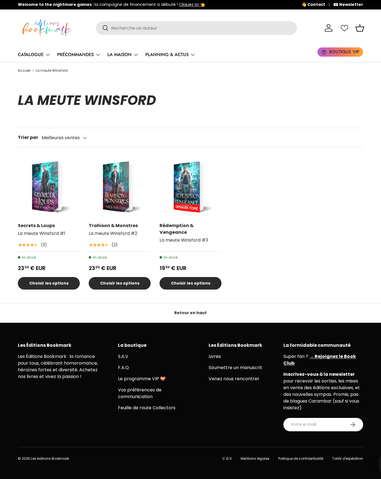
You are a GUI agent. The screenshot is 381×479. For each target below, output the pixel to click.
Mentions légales (255, 458)
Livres (215, 356)
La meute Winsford (51, 70)
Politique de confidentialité (300, 458)
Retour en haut (190, 313)
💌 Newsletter (348, 4)
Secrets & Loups (36, 225)
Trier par (28, 137)
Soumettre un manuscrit (235, 367)
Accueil (24, 70)
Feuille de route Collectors (146, 408)
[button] (360, 28)
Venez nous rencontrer (234, 379)
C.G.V (227, 458)
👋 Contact (313, 4)
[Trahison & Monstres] (120, 187)
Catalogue (31, 54)
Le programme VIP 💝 (142, 379)
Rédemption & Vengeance (177, 228)
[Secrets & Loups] (49, 187)
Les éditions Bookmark (50, 458)
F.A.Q (123, 367)
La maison (119, 54)
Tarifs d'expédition (347, 458)
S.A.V (123, 356)
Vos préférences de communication (139, 393)
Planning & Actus (167, 54)
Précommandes (75, 54)
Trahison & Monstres (113, 225)
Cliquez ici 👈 (192, 4)
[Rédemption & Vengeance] (190, 187)
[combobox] (196, 28)
